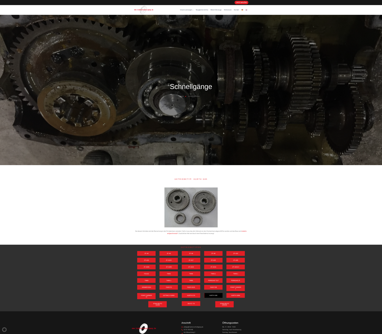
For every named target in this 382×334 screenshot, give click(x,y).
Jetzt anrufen (241, 2)
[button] (4, 329)
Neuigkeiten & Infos (202, 10)
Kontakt (236, 10)
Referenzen (228, 10)
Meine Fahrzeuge (216, 10)
